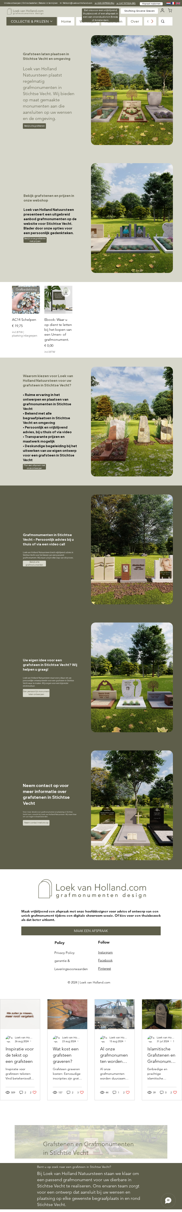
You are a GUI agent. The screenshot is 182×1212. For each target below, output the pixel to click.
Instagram (105, 952)
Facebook (105, 960)
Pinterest (104, 968)
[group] (91, 320)
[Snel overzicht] (58, 300)
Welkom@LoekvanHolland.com (77, 3)
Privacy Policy (64, 953)
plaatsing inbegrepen (24, 335)
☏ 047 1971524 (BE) (126, 3)
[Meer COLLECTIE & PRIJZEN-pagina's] (51, 21)
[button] (100, 15)
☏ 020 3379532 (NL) (104, 3)
